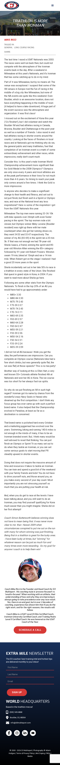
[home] (11, 5)
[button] (52, 5)
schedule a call (30, 629)
